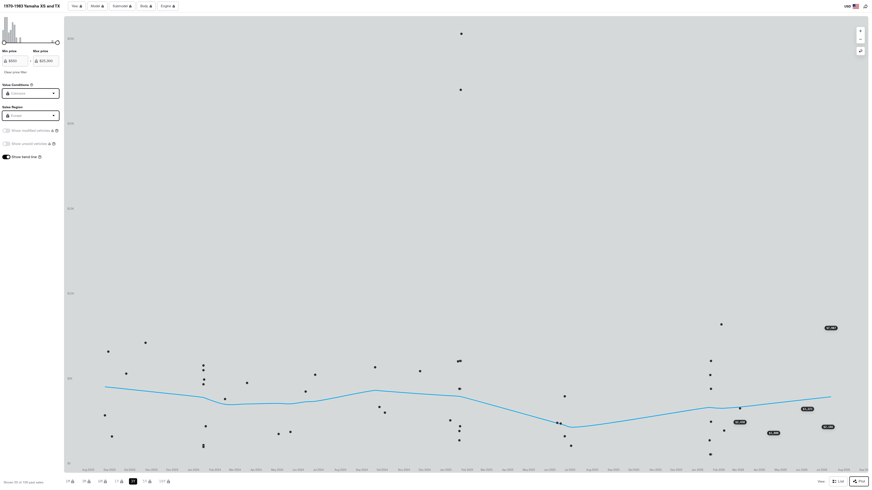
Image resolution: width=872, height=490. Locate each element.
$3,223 (807, 409)
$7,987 (831, 328)
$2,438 (740, 422)
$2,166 (828, 427)
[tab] (77, 6)
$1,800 (773, 433)
